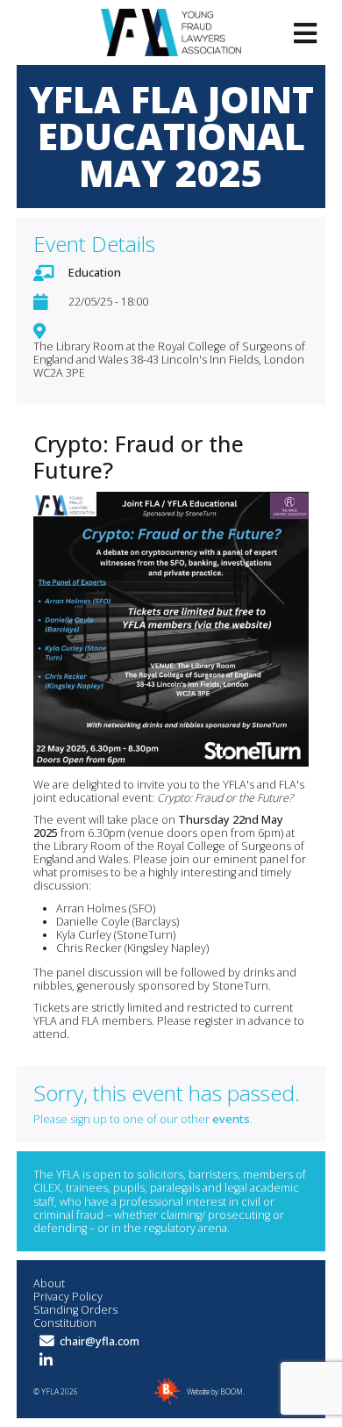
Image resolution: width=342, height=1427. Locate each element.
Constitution (64, 1322)
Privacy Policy (68, 1296)
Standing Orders (75, 1309)
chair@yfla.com (99, 1341)
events (231, 1119)
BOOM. (232, 1391)
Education (94, 272)
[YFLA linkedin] (45, 1360)
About (49, 1283)
